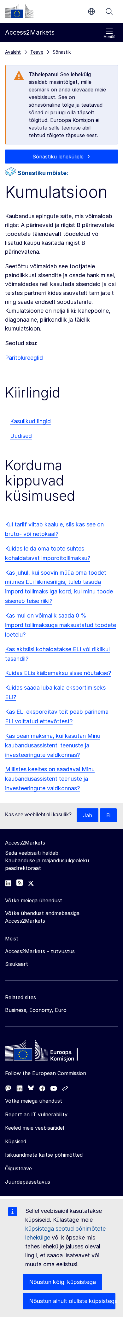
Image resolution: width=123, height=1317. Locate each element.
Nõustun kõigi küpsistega (62, 1282)
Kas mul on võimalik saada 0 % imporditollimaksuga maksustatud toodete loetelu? (60, 625)
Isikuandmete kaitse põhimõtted (44, 1155)
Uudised (21, 435)
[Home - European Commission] (51, 1052)
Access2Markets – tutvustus (40, 951)
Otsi (109, 11)
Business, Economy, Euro (36, 1010)
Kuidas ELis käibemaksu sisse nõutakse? (58, 673)
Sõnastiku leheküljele (58, 156)
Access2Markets (25, 842)
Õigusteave (18, 1168)
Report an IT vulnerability (36, 1114)
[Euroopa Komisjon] (19, 11)
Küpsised (15, 1141)
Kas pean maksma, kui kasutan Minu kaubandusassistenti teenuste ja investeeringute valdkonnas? (52, 745)
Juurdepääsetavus (27, 1182)
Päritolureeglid (24, 357)
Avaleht (13, 52)
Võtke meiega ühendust (33, 1101)
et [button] (91, 11)
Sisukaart (16, 964)
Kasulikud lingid (30, 421)
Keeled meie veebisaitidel (34, 1128)
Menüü (109, 37)
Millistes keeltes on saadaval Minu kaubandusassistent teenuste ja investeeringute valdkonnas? (50, 779)
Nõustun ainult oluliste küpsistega (72, 1301)
